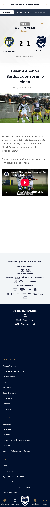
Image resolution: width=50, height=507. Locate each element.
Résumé (7, 12)
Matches (15, 504)
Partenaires (7, 409)
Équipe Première (9, 366)
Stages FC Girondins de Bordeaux (16, 440)
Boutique (35, 504)
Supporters (7, 398)
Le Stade (6, 404)
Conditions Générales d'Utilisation (16, 487)
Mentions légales (10, 471)
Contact (6, 466)
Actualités (7, 388)
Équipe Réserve (9, 377)
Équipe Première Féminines (14, 371)
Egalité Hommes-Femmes (13, 476)
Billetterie (5, 504)
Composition (23, 12)
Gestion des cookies (11, 493)
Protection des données (12, 482)
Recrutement (8, 446)
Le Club (6, 382)
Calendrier (7, 429)
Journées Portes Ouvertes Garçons (16, 451)
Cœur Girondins (9, 393)
